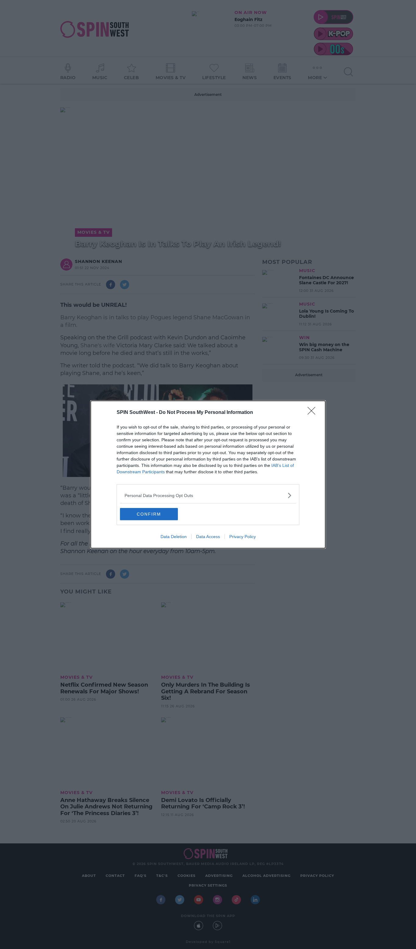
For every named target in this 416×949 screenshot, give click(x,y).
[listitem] (208, 495)
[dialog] (208, 474)
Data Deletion (173, 536)
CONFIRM (149, 514)
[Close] (313, 412)
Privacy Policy (242, 536)
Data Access (208, 536)
